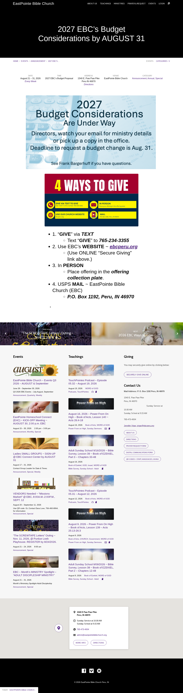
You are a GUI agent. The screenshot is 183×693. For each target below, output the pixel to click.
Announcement (38, 61)
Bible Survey (73, 469)
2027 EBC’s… (53, 61)
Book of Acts (90, 425)
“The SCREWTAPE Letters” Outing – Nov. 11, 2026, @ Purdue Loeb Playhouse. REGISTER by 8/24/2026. (35, 538)
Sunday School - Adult (89, 469)
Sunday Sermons (94, 428)
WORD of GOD (91, 388)
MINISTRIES (119, 4)
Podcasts (72, 392)
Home (15, 61)
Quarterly (31, 395)
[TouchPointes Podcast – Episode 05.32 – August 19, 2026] (91, 374)
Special (159, 78)
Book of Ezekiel (74, 465)
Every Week (30, 81)
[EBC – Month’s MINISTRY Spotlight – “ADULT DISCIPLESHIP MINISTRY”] (36, 565)
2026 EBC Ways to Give (135, 335)
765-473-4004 (83, 629)
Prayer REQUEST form (136, 446)
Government (94, 539)
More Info (81, 643)
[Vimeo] (91, 671)
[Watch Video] (106, 429)
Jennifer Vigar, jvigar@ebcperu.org (139, 425)
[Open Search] (169, 3)
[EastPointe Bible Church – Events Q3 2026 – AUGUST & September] (36, 374)
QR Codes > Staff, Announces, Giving (142, 459)
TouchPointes (83, 392)
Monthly (30, 432)
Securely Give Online (137, 375)
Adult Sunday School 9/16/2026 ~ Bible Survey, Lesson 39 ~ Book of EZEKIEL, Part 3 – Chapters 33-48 (91, 453)
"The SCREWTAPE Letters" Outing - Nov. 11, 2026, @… (47, 335)
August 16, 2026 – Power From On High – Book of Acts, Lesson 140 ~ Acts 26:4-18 (88, 417)
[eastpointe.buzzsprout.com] (99, 671)
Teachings (105, 4)
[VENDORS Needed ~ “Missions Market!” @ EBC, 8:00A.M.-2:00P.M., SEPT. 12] (36, 487)
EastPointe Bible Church (33, 3)
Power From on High (77, 428)
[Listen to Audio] (93, 392)
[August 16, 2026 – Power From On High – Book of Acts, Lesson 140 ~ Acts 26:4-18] (91, 407)
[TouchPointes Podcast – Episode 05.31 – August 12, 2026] (91, 484)
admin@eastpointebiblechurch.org (92, 635)
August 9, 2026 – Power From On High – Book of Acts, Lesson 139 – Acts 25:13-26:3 (90, 527)
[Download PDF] (96, 392)
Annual (150, 78)
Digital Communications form (139, 452)
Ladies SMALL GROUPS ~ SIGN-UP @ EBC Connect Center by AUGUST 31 (34, 457)
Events (152, 4)
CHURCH (84, 539)
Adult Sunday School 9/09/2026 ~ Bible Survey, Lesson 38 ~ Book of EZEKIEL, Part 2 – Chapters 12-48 (91, 567)
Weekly (39, 395)
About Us (92, 4)
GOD (85, 465)
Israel (90, 465)
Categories (162, 61)
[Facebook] (84, 671)
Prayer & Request (137, 4)
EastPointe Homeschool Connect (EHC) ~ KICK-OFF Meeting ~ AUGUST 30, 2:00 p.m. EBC (32, 420)
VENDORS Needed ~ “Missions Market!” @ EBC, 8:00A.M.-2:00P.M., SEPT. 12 (34, 496)
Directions (89, 84)
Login (162, 4)
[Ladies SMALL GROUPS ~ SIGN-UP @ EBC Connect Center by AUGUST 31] (36, 447)
